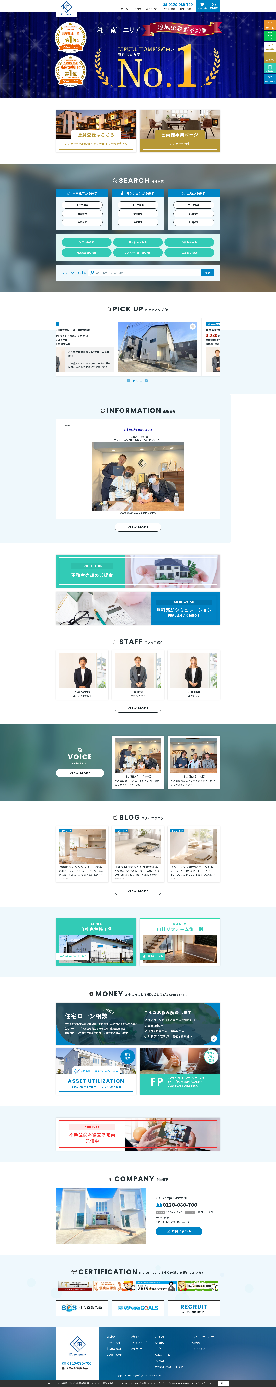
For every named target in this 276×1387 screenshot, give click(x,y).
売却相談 (159, 1360)
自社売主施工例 (114, 1348)
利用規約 (195, 1342)
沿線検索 (82, 213)
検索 (207, 272)
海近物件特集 (189, 242)
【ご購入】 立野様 (138, 436)
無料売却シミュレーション (169, 1366)
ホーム (124, 9)
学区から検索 (86, 242)
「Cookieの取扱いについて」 (186, 1383)
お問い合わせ (186, 9)
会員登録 (159, 1342)
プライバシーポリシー (202, 1336)
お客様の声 (169, 9)
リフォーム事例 (114, 1354)
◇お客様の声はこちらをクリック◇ (138, 512)
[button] (128, 380)
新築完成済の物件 (87, 252)
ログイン (159, 1348)
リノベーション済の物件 (138, 252)
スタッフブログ (139, 1342)
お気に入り (202, 8)
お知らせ (135, 1336)
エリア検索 (82, 205)
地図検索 (82, 222)
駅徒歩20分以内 (138, 242)
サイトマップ (198, 1348)
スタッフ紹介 (153, 9)
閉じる (224, 1383)
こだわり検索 (189, 252)
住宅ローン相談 (163, 1354)
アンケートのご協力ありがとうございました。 (138, 440)
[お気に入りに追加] (211, 326)
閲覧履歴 (214, 8)
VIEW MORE (138, 527)
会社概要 (136, 9)
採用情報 (159, 1336)
